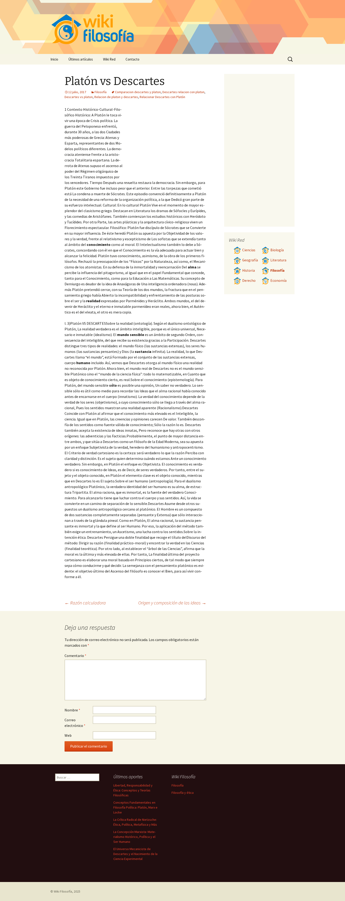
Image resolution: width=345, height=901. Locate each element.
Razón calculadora (85, 603)
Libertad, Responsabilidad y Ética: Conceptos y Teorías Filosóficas (133, 790)
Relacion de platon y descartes (116, 97)
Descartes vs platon (79, 97)
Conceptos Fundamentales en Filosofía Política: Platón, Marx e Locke (135, 807)
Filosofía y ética (183, 792)
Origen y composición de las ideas (172, 603)
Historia (248, 270)
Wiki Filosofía (63, 891)
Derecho (249, 280)
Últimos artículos (80, 59)
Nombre (72, 710)
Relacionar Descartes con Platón (162, 97)
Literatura (278, 260)
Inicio (54, 59)
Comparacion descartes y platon (138, 92)
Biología (277, 250)
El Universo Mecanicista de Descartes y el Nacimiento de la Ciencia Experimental (135, 854)
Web (68, 735)
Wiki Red (109, 59)
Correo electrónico (75, 723)
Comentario (75, 655)
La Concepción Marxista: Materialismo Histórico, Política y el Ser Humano (134, 837)
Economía (278, 280)
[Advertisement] (164, 142)
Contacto (132, 59)
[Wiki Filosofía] (172, 27)
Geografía (250, 260)
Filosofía (101, 92)
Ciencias (248, 250)
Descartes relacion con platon (183, 92)
